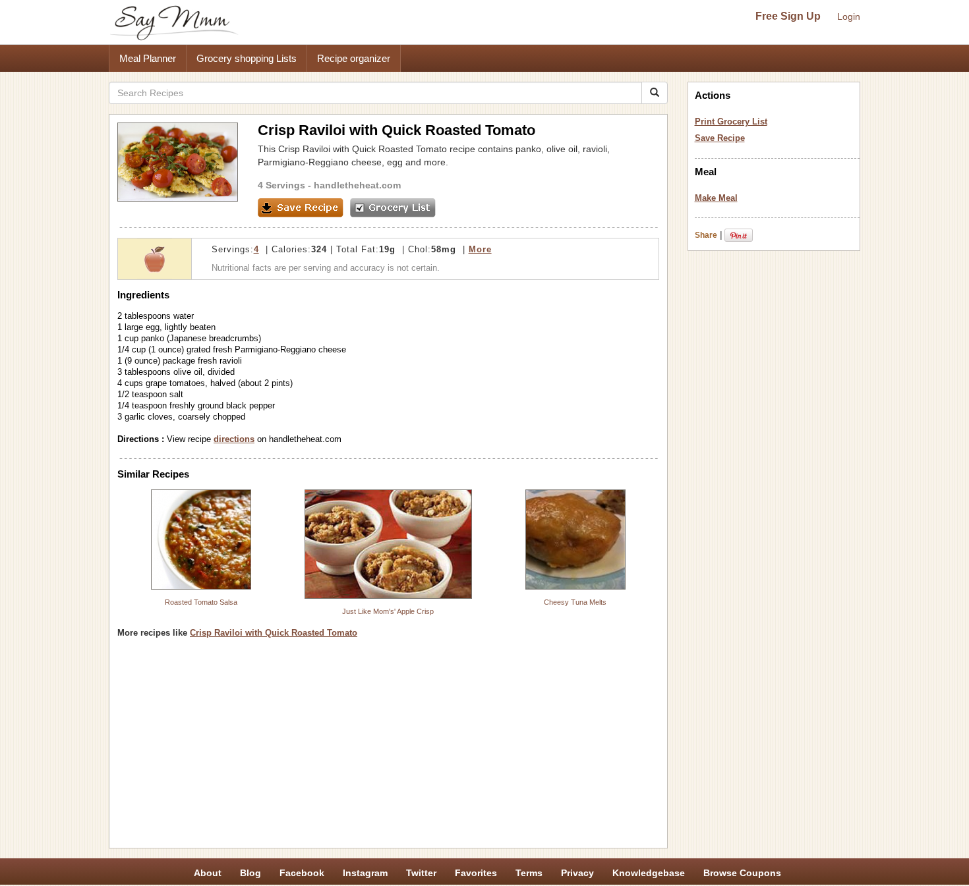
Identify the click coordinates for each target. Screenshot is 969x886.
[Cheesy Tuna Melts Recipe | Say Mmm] (575, 539)
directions (234, 439)
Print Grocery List (731, 121)
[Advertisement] (388, 747)
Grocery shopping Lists (246, 58)
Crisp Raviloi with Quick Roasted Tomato (273, 633)
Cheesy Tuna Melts (575, 602)
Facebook (301, 873)
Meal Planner (147, 58)
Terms (529, 873)
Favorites (476, 873)
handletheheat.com (357, 185)
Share (706, 235)
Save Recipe (720, 138)
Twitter (421, 873)
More (480, 249)
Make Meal (716, 198)
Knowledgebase (648, 873)
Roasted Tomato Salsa (201, 602)
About (207, 873)
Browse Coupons (742, 873)
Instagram (365, 873)
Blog (250, 873)
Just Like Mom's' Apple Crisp (388, 611)
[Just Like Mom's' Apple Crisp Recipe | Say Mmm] (388, 544)
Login (848, 16)
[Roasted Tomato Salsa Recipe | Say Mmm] (201, 539)
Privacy (577, 873)
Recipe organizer (353, 58)
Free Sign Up (788, 16)
